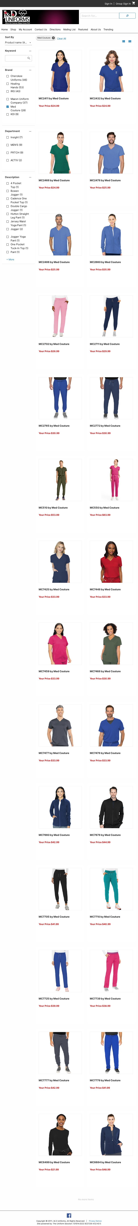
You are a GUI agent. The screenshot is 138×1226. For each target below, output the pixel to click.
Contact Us (41, 29)
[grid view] (130, 41)
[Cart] (133, 4)
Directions (55, 29)
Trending (108, 29)
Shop (13, 29)
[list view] (123, 41)
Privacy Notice (95, 1221)
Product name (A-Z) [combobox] (16, 42)
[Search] (127, 16)
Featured (83, 29)
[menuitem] (4, 30)
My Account (25, 29)
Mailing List (69, 29)
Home (4, 29)
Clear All (61, 38)
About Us (96, 29)
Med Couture (43, 38)
